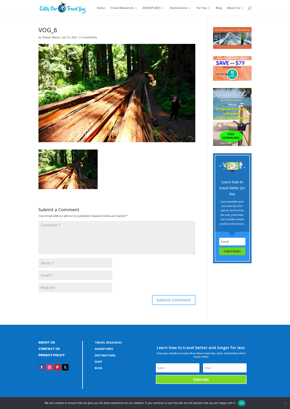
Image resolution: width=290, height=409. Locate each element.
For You (201, 8)
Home (101, 8)
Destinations (178, 8)
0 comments (89, 37)
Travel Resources (121, 8)
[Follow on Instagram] (49, 367)
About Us (233, 8)
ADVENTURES (151, 8)
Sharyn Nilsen (51, 37)
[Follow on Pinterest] (57, 367)
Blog (219, 8)
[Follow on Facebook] (41, 367)
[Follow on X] (65, 367)
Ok (241, 402)
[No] (285, 403)
